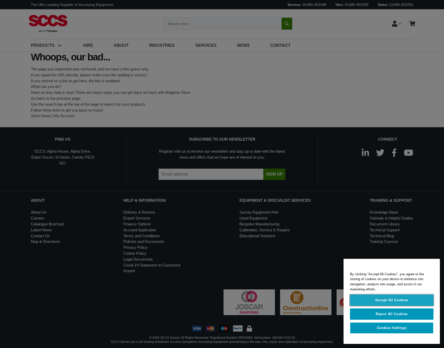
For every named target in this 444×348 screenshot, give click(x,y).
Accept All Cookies (391, 300)
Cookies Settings (392, 328)
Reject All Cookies (392, 314)
